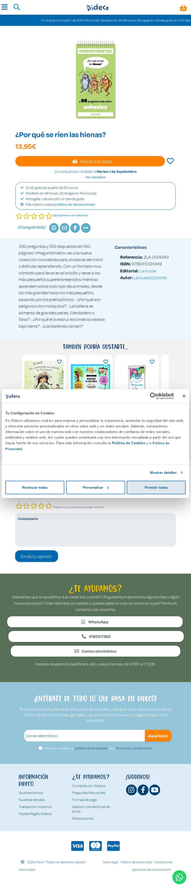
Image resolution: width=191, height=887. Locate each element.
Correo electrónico (98, 651)
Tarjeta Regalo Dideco (35, 813)
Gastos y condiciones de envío (91, 809)
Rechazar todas (35, 487)
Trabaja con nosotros (35, 806)
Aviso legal (110, 862)
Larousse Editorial (150, 277)
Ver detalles (95, 177)
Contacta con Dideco (89, 785)
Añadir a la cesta (95, 161)
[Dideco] (97, 7)
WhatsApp (98, 621)
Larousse (147, 270)
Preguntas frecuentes (88, 792)
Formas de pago (84, 799)
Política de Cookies (128, 443)
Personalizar (93, 487)
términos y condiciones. (134, 748)
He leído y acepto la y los (98, 748)
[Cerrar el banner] (184, 396)
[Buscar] (15, 8)
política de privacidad (91, 748)
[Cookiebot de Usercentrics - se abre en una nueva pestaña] (153, 396)
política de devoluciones (75, 204)
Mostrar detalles (163, 473)
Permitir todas (156, 487)
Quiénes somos (31, 792)
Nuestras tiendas (32, 799)
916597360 (99, 636)
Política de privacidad (136, 862)
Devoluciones (82, 818)
